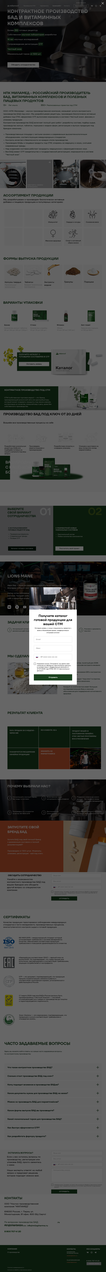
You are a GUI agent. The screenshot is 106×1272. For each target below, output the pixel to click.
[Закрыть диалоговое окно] (103, 3)
